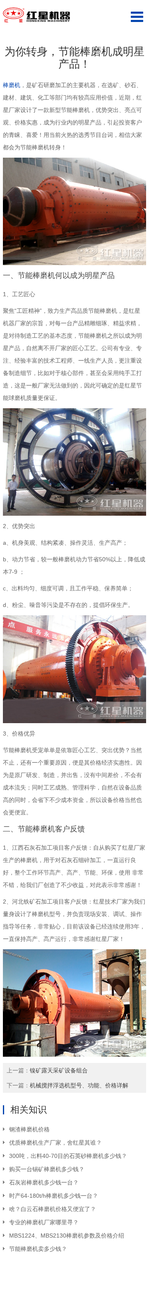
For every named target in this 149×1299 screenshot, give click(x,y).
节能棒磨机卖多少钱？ (38, 1248)
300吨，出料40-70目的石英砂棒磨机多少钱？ (68, 1156)
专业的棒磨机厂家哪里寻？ (44, 1222)
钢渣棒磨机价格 (29, 1129)
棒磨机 (11, 85)
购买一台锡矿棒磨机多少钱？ (46, 1169)
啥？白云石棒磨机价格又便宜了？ (52, 1209)
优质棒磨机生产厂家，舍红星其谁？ (55, 1142)
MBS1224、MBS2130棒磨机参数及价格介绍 (66, 1235)
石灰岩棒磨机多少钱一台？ (44, 1182)
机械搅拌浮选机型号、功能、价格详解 (79, 1085)
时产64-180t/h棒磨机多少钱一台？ (53, 1195)
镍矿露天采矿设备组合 (59, 1070)
